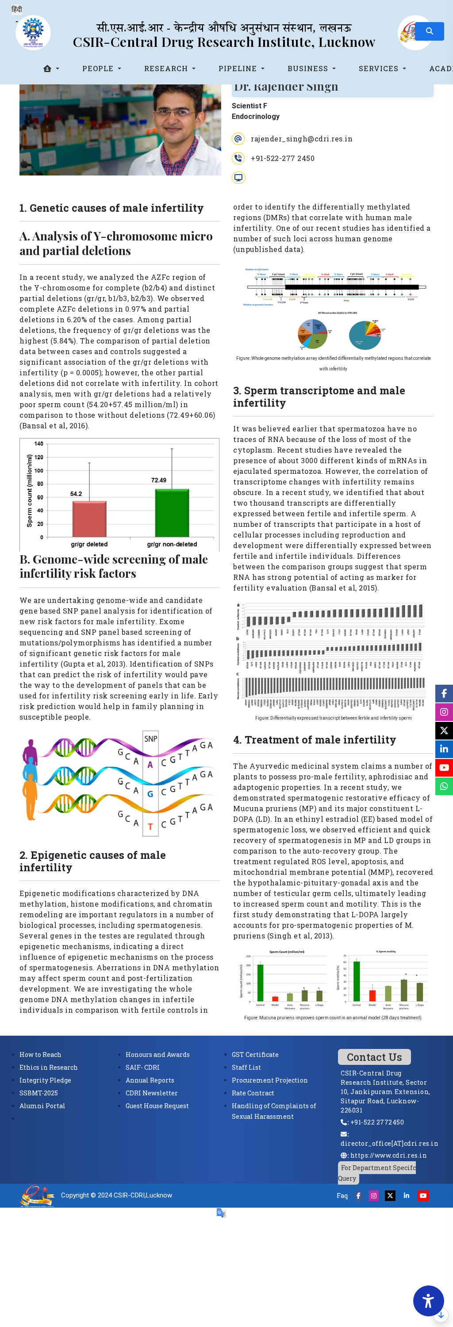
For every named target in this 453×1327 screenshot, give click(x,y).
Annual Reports (150, 1080)
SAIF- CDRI (143, 1067)
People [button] (99, 68)
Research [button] (167, 68)
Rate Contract (253, 1093)
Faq (342, 1195)
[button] (51, 68)
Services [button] (380, 68)
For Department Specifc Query (377, 1172)
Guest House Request (157, 1106)
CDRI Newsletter (152, 1093)
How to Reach (40, 1054)
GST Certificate (255, 1054)
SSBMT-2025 (38, 1093)
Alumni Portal (42, 1106)
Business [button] (309, 68)
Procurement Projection (270, 1080)
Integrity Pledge (45, 1080)
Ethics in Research (48, 1067)
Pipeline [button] (239, 68)
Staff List (246, 1067)
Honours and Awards (158, 1054)
